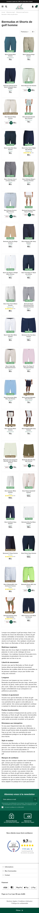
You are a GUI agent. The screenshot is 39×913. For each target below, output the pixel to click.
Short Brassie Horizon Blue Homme (10, 211)
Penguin (10, 275)
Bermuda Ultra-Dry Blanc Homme (29, 522)
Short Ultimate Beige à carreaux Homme (28, 179)
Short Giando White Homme (10, 491)
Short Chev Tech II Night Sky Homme (29, 148)
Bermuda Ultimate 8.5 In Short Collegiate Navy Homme (10, 87)
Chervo (10, 494)
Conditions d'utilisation (25, 901)
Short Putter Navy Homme (28, 553)
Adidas (28, 57)
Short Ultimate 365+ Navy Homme (29, 242)
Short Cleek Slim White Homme (10, 335)
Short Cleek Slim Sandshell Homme (10, 366)
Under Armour (10, 57)
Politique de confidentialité (19, 903)
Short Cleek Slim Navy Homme (10, 148)
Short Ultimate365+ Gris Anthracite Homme (10, 585)
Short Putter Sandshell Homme (28, 491)
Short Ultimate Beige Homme (29, 55)
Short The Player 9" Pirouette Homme (28, 366)
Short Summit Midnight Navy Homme (28, 398)
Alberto (28, 308)
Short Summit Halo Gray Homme (29, 429)
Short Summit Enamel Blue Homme (28, 117)
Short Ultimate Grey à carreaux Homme (10, 179)
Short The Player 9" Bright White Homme (10, 273)
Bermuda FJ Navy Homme (10, 553)
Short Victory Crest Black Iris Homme (29, 616)
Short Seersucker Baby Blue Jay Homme (10, 398)
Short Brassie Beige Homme (10, 117)
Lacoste (10, 244)
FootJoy (10, 555)
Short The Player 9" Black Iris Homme (28, 273)
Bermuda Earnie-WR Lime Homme (28, 585)
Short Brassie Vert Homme (28, 85)
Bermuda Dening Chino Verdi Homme (10, 616)
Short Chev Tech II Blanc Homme (10, 304)
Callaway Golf (28, 151)
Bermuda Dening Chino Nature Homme (28, 211)
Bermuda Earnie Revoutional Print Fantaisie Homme (29, 305)
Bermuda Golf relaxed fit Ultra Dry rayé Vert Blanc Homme (10, 461)
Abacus (29, 87)
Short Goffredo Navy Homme (10, 522)
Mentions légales (12, 901)
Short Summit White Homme (10, 429)
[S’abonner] (35, 799)
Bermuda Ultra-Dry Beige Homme (10, 242)
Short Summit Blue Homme (10, 55)
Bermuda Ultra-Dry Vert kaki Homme (28, 460)
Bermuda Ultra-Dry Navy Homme (29, 335)
